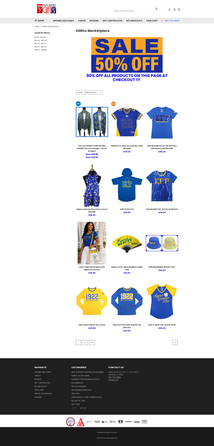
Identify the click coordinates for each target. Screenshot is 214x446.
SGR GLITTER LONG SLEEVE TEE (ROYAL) (127, 326)
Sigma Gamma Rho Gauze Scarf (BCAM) (91, 210)
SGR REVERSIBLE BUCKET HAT (162, 267)
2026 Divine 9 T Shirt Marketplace (86, 397)
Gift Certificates (112, 20)
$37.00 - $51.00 (40, 43)
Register (48, 393)
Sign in (38, 393)
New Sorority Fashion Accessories (87, 372)
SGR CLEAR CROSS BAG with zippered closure (92, 268)
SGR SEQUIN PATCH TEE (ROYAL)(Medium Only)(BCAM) (162, 147)
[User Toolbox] (169, 9)
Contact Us (113, 380)
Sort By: (80, 92)
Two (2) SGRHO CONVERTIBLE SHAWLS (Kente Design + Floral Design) (92, 148)
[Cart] (179, 9)
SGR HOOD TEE (127, 209)
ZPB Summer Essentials (81, 390)
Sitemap (38, 397)
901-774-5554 (172, 20)
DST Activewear (78, 386)
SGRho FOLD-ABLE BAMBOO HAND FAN (127, 268)
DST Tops (75, 404)
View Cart (152, 20)
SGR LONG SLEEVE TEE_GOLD (92, 325)
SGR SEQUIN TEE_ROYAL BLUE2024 (162, 209)
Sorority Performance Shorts (85, 379)
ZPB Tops (75, 393)
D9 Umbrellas (77, 383)
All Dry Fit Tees (78, 401)
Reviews (94, 20)
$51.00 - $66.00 (40, 47)
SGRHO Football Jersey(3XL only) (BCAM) (127, 147)
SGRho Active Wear (80, 375)
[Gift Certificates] (174, 9)
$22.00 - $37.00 (41, 40)
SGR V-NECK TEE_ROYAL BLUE (162, 325)
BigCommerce (111, 432)
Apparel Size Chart (63, 20)
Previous (207, 436)
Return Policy (134, 20)
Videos (82, 20)
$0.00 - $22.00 (40, 37)
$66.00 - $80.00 (41, 50)
